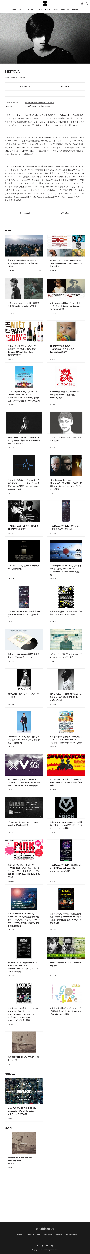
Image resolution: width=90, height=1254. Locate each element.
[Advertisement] (45, 1201)
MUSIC (47, 10)
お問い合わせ (48, 1234)
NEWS (14, 10)
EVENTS (21, 10)
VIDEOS (55, 10)
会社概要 (59, 1234)
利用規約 (19, 1234)
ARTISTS (75, 10)
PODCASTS (65, 10)
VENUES (30, 10)
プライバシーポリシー (33, 1234)
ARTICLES (39, 10)
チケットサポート (71, 1234)
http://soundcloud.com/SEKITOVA (39, 102)
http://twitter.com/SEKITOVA (37, 106)
